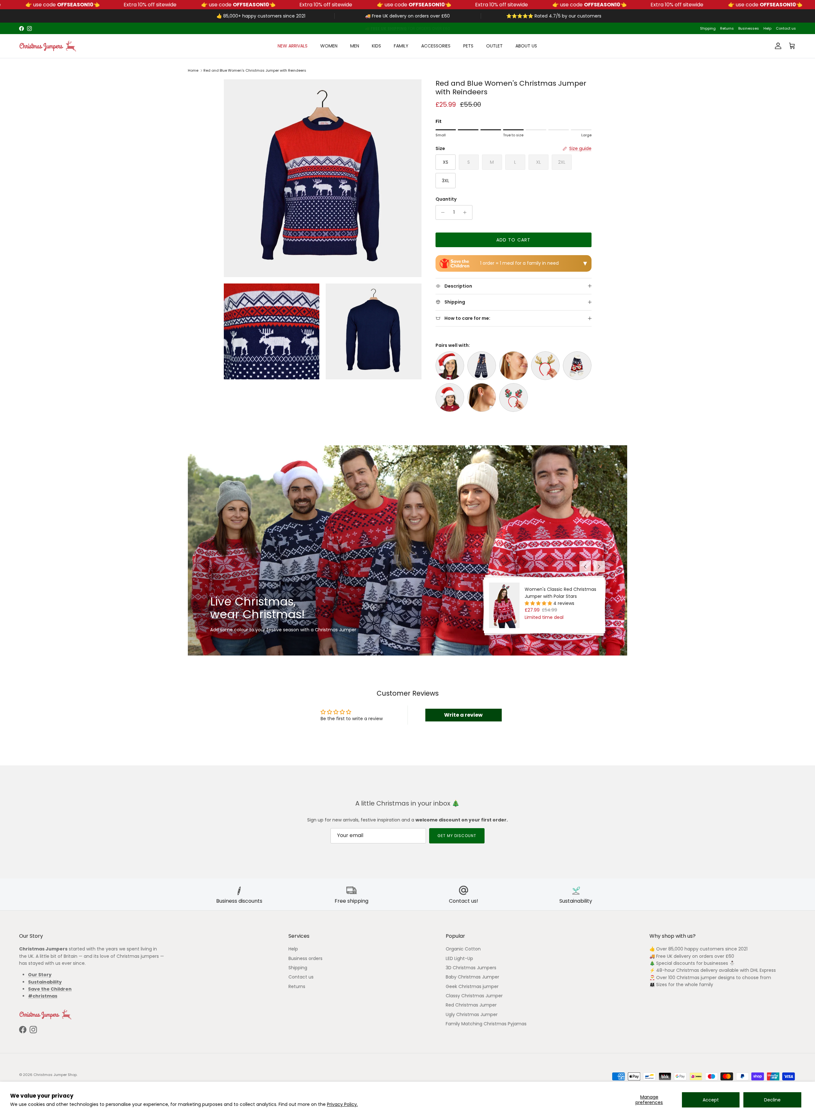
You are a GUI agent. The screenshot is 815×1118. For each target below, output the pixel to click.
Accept (711, 1100)
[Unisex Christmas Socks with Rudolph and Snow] (481, 365)
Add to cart (513, 240)
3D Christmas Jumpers (471, 967)
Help (767, 28)
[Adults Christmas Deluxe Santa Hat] (450, 365)
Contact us (786, 28)
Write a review (463, 715)
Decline (772, 1100)
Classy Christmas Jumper (474, 996)
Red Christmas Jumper (471, 1005)
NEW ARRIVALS (293, 46)
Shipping (708, 28)
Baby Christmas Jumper (472, 977)
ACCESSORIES (435, 46)
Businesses (748, 28)
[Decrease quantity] (441, 212)
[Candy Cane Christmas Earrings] (481, 397)
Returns (727, 28)
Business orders (305, 958)
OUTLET (494, 46)
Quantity (446, 199)
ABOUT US (526, 46)
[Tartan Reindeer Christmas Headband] (513, 397)
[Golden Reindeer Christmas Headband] (545, 365)
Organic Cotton (463, 949)
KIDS (376, 46)
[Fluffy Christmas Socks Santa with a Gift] (577, 365)
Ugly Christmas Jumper (472, 1014)
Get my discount (456, 835)
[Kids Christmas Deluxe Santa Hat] (450, 397)
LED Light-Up (459, 958)
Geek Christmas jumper (472, 986)
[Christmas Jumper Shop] (47, 46)
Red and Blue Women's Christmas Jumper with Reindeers (254, 70)
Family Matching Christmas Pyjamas (486, 1024)
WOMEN (328, 46)
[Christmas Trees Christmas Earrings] (513, 365)
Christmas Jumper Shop (55, 1074)
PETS (468, 46)
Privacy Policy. (342, 1104)
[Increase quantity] (466, 212)
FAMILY (401, 46)
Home (193, 70)
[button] (539, 603)
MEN (354, 46)
